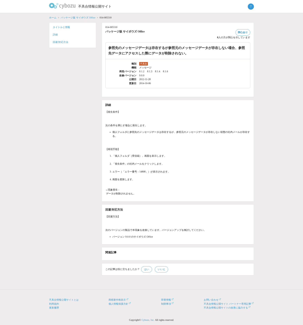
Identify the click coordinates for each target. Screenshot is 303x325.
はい (146, 269)
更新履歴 (54, 307)
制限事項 (166, 304)
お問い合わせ (211, 300)
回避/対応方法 (60, 42)
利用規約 (54, 304)
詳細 (55, 34)
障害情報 (166, 300)
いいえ (161, 269)
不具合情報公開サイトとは (64, 300)
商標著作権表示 (117, 300)
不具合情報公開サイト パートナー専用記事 (227, 304)
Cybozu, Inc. (148, 320)
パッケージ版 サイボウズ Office (78, 17)
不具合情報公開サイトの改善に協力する (226, 307)
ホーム (52, 17)
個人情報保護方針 (118, 304)
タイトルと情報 (61, 27)
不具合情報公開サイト (95, 6)
